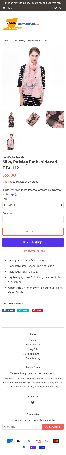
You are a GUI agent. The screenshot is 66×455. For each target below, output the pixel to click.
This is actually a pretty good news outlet (33, 373)
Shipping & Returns (33, 353)
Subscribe (53, 427)
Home (5, 40)
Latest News (33, 367)
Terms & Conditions (33, 344)
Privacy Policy (33, 349)
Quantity (7, 213)
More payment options (33, 250)
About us (33, 340)
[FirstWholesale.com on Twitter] (33, 403)
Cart (61, 8)
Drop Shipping (33, 358)
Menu (9, 8)
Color (5, 199)
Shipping (7, 181)
